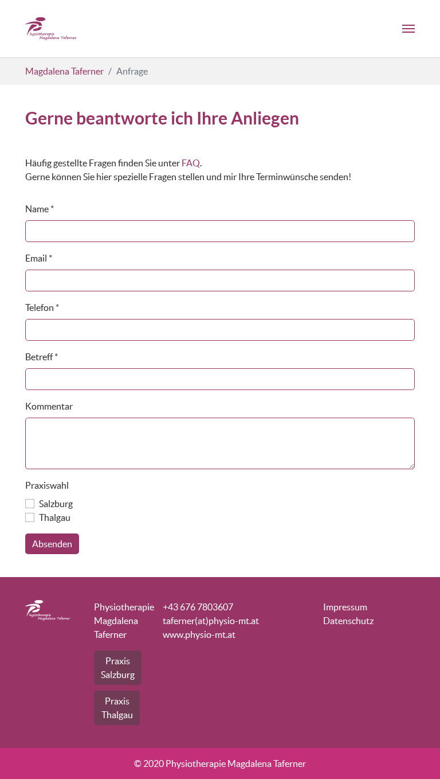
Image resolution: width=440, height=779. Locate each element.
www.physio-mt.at (199, 634)
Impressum (345, 607)
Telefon (42, 307)
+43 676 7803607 (198, 607)
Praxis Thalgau (117, 708)
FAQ (191, 163)
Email (38, 258)
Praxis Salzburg (118, 668)
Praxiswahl (47, 485)
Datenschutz (348, 621)
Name (39, 209)
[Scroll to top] (415, 754)
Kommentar (49, 406)
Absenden (52, 544)
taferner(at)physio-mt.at (211, 621)
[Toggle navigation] (408, 28)
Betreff (41, 357)
